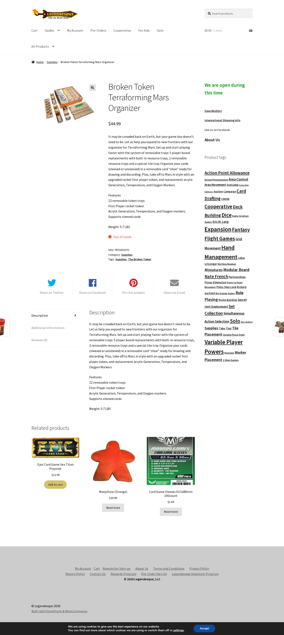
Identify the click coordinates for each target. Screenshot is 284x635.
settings (178, 630)
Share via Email (174, 292)
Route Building (228, 300)
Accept (204, 628)
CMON (225, 199)
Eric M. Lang (221, 222)
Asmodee (232, 185)
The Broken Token (139, 259)
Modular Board (236, 269)
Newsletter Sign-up (116, 568)
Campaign (229, 191)
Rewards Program (123, 574)
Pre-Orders (98, 30)
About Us (141, 568)
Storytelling (247, 322)
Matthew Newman (227, 264)
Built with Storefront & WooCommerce (59, 611)
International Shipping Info (222, 120)
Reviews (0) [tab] (39, 340)
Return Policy (75, 574)
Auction (218, 191)
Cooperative (122, 30)
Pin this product (133, 292)
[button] (92, 87)
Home (40, 62)
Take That (225, 328)
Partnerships (237, 277)
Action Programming (216, 179)
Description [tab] (39, 315)
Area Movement (215, 185)
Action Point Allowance (227, 173)
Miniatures (214, 269)
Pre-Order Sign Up (154, 574)
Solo (160, 30)
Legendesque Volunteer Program (195, 574)
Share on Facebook (92, 292)
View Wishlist (213, 111)
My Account (75, 30)
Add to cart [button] (55, 484)
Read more (113, 508)
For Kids (144, 30)
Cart (34, 30)
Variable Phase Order (234, 334)
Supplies (52, 62)
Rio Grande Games (225, 293)
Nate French (216, 276)
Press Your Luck (226, 287)
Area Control (238, 179)
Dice (227, 214)
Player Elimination (215, 282)
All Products (40, 46)
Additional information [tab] (47, 328)
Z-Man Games (231, 360)
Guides (49, 30)
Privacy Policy (199, 568)
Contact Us (98, 574)
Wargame (229, 352)
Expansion (218, 229)
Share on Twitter (52, 292)
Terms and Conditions (168, 568)
